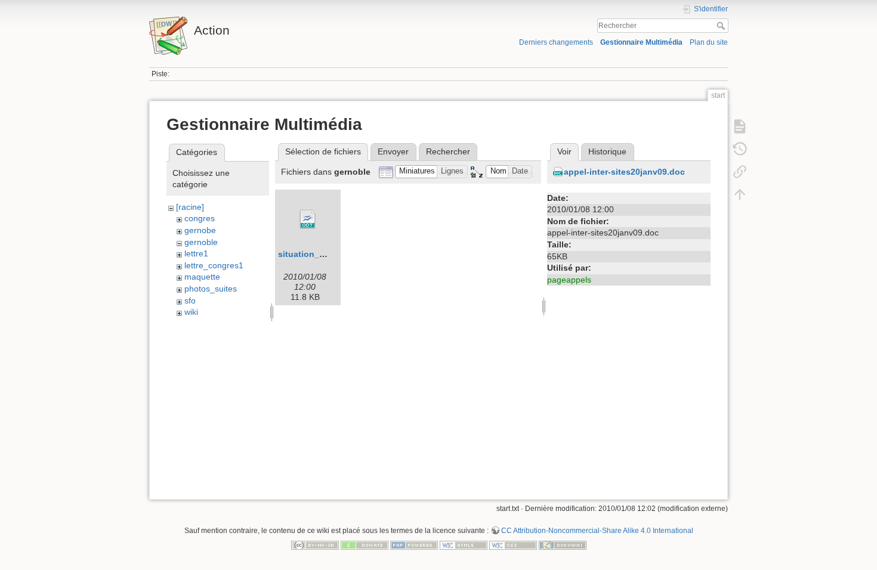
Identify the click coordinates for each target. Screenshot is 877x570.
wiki (191, 312)
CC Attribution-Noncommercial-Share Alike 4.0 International (597, 530)
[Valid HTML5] (463, 544)
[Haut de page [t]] (740, 194)
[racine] (190, 207)
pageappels (569, 279)
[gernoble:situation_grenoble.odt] (308, 219)
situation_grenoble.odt (325, 254)
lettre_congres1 (213, 265)
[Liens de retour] (740, 171)
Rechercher (722, 25)
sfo (190, 300)
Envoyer (393, 151)
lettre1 (196, 253)
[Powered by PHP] (414, 544)
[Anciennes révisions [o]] (740, 149)
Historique (607, 151)
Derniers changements (556, 42)
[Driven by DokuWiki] (562, 544)
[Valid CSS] (513, 544)
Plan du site (709, 42)
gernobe (200, 230)
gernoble (201, 242)
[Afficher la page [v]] (740, 126)
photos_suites (210, 288)
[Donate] (364, 544)
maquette (202, 276)
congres (199, 218)
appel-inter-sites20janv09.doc (624, 171)
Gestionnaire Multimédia (641, 42)
